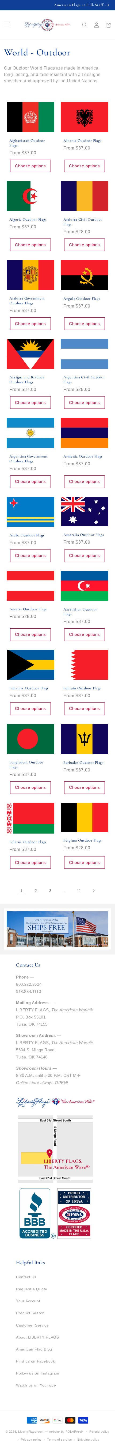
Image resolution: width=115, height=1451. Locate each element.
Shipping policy (88, 1439)
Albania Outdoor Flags (82, 140)
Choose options (30, 166)
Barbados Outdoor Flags (83, 762)
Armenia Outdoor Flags (83, 456)
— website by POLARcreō (64, 1431)
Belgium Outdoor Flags (82, 840)
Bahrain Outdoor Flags (82, 688)
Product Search (30, 1313)
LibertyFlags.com (31, 1431)
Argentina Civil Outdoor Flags (84, 379)
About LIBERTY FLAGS (37, 1337)
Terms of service (59, 1439)
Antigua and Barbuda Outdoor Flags (26, 379)
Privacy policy (31, 1439)
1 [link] (21, 890)
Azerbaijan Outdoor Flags (80, 611)
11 (79, 890)
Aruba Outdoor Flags (27, 535)
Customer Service (32, 1325)
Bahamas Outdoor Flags (29, 688)
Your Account (28, 1301)
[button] (85, 25)
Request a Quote (31, 1289)
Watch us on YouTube (36, 1385)
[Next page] (93, 890)
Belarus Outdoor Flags (28, 842)
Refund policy (99, 1431)
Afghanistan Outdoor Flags (27, 143)
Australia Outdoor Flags (83, 534)
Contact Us (26, 1277)
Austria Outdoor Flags (28, 609)
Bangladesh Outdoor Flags (26, 764)
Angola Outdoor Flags (81, 298)
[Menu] (7, 24)
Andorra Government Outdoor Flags (27, 300)
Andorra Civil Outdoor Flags (82, 222)
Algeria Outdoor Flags (28, 219)
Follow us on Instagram (37, 1373)
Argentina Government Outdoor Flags (28, 458)
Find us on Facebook (35, 1361)
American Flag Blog (34, 1349)
